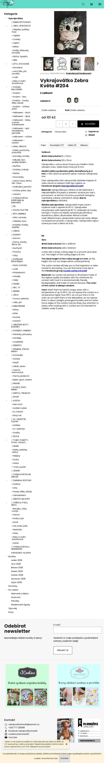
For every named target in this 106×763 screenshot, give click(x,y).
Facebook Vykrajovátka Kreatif (23, 731)
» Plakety (16, 455)
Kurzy (11, 612)
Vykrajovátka (15, 18)
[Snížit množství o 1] (59, 124)
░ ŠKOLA (15, 436)
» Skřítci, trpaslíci (20, 56)
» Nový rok (16, 415)
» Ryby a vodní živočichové (19, 82)
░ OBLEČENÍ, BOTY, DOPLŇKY (20, 325)
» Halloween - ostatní (18, 141)
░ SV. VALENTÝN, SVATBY (18, 420)
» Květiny (16, 484)
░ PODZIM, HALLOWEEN (16, 88)
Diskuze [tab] (84, 145)
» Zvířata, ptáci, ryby (21, 190)
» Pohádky (16, 338)
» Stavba (16, 358)
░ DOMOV (16, 234)
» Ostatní (16, 194)
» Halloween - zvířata (22, 136)
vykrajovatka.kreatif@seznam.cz (23, 724)
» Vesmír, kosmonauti (17, 371)
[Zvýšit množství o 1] (72, 124)
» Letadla (16, 276)
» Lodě (15, 77)
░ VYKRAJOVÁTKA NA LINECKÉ (21, 475)
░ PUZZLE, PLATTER (19, 210)
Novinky (12, 556)
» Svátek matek (19, 408)
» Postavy (16, 251)
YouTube (12, 737)
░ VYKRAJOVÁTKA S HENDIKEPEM (20, 548)
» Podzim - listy (19, 96)
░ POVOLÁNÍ (17, 355)
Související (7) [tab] (57, 145)
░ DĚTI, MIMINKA (18, 213)
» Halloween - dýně (21, 116)
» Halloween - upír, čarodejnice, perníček (20, 130)
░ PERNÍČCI (16, 345)
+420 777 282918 (16, 727)
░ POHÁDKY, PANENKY (21, 330)
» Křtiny (15, 309)
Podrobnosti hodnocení (78, 73)
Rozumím (64, 758)
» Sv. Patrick (17, 411)
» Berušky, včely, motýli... (19, 509)
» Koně (15, 522)
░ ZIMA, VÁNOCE (18, 146)
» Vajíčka (16, 35)
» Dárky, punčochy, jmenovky (21, 151)
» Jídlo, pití (17, 302)
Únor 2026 (16, 564)
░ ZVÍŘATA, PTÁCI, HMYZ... (19, 503)
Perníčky (15, 601)
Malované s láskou (20, 593)
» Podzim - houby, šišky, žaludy (20, 101)
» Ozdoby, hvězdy (20, 169)
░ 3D (13, 206)
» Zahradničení (19, 495)
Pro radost (13, 589)
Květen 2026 (17, 575)
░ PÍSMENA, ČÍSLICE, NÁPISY (20, 350)
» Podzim (16, 93)
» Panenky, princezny (22, 334)
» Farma (15, 514)
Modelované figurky (20, 604)
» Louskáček (17, 341)
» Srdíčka (16, 425)
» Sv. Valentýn (18, 428)
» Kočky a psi (18, 518)
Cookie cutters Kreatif (75, 270)
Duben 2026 (17, 571)
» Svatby (16, 432)
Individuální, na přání (21, 552)
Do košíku (90, 124)
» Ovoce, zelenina (20, 298)
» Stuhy (15, 459)
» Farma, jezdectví (20, 376)
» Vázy (15, 255)
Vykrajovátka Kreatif (72, 186)
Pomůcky (12, 586)
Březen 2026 (17, 567)
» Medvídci (17, 529)
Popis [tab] (43, 145)
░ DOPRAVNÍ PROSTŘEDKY (17, 260)
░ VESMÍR (15, 470)
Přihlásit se (62, 650)
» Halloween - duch (21, 112)
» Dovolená (17, 67)
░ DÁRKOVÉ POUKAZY (21, 22)
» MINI (14, 60)
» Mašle (15, 446)
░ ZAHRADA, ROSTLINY (21, 480)
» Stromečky (18, 177)
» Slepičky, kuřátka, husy (20, 30)
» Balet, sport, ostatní (22, 379)
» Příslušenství (18, 272)
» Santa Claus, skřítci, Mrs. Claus (22, 182)
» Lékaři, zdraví (18, 366)
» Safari (15, 543)
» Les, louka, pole (19, 525)
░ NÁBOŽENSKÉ (18, 306)
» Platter (16, 173)
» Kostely (16, 317)
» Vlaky (15, 280)
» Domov (16, 238)
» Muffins (16, 166)
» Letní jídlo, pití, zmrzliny (19, 72)
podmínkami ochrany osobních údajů (75, 639)
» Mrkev (15, 46)
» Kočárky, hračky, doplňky (20, 226)
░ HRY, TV (15, 287)
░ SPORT (15, 396)
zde (55, 758)
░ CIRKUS (15, 231)
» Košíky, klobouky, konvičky (20, 51)
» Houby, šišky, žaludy (22, 491)
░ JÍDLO (14, 294)
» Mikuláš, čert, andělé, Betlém (19, 161)
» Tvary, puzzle (19, 467)
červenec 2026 (18, 578)
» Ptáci (15, 533)
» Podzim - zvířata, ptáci (21, 107)
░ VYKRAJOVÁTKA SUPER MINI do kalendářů (19, 200)
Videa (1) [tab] (72, 145)
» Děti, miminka (19, 217)
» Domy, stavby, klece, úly (19, 243)
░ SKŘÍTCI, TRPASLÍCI (20, 393)
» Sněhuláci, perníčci (21, 186)
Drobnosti (15, 597)
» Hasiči (15, 362)
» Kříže (15, 313)
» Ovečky (16, 39)
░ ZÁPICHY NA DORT (20, 499)
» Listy (14, 487)
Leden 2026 (16, 560)
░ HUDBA (15, 283)
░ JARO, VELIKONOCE (21, 25)
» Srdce (15, 463)
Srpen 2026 (16, 582)
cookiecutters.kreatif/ (18, 734)
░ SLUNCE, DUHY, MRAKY (18, 388)
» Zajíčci (15, 43)
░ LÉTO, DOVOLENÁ (20, 63)
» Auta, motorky (19, 265)
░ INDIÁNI (15, 291)
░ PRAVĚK (15, 383)
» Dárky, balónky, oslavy (19, 450)
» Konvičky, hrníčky (20, 156)
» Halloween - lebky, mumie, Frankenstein (21, 122)
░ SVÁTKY (15, 400)
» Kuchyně (17, 248)
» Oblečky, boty (19, 221)
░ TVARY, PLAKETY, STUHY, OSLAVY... (19, 441)
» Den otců (17, 404)
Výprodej (12, 608)
